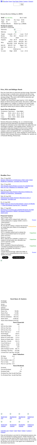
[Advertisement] (18, 70)
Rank (17, 1)
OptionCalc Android (31, 425)
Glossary (30, 1)
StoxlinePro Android (22, 425)
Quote (10, 1)
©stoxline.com (5, 430)
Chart (13, 1)
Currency (25, 1)
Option (21, 1)
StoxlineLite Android (13, 425)
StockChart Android (4, 425)
